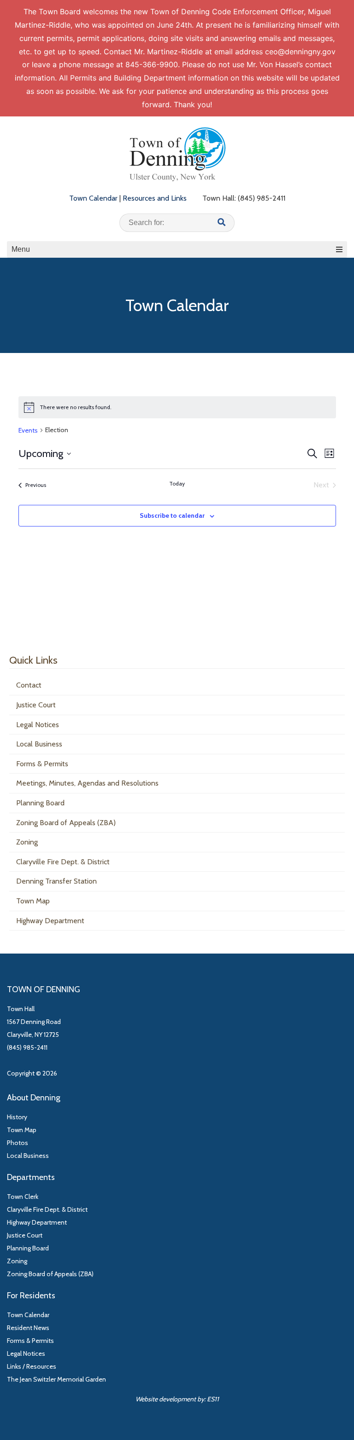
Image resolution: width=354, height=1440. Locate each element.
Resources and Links (155, 198)
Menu (21, 249)
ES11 (213, 1399)
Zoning (27, 842)
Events (28, 430)
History (17, 1117)
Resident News (28, 1328)
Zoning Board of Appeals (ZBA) (66, 822)
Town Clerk (22, 1196)
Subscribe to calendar (172, 515)
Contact (28, 685)
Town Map (33, 900)
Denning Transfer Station (56, 881)
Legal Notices (37, 724)
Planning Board (40, 802)
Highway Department (50, 920)
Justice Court (36, 704)
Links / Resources (31, 1366)
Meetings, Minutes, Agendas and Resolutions (87, 783)
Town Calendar (93, 198)
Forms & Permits (42, 763)
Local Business (39, 744)
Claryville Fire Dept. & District (63, 861)
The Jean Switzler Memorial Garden (56, 1379)
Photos (17, 1143)
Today (177, 483)
